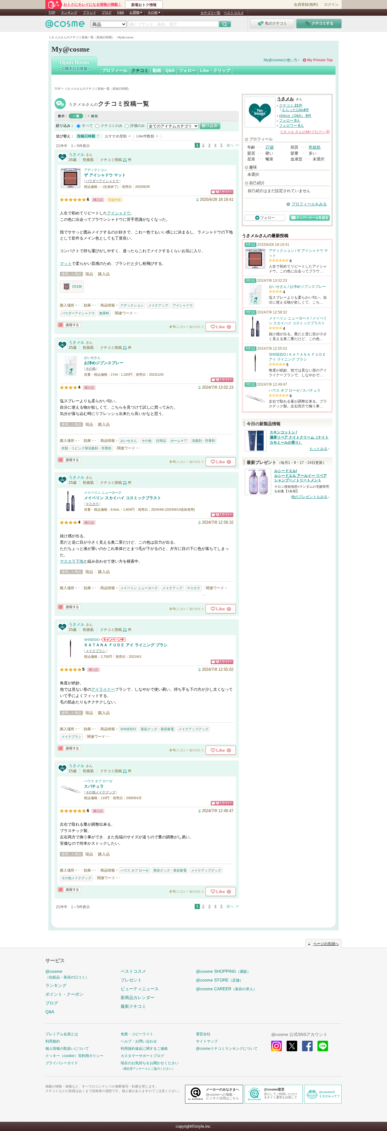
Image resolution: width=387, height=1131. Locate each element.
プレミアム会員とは (61, 1034)
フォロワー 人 (291, 126)
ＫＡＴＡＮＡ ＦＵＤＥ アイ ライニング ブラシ (125, 645)
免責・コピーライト (137, 1034)
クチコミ (140, 70)
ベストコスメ (234, 12)
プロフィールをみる (309, 204)
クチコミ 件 (290, 105)
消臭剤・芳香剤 (203, 440)
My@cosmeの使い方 (281, 60)
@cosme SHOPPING (223, 971)
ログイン (331, 4)
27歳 (269, 147)
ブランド (89, 12)
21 (125, 160)
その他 (91, 368)
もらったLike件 (295, 110)
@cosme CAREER (226, 988)
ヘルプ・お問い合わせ (139, 1041)
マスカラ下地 (71, 561)
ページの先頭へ (326, 944)
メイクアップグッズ (193, 729)
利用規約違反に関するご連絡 (144, 1048)
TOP (51, 12)
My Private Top (320, 60)
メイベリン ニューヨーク (103, 492)
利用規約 (52, 1041)
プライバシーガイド (61, 1063)
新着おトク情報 (144, 5)
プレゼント (131, 980)
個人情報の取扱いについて (67, 1048)
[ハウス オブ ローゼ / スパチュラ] (70, 797)
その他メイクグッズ (100, 792)
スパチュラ (94, 786)
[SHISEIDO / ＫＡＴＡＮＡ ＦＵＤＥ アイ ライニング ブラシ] (70, 656)
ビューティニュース (140, 988)
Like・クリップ (215, 70)
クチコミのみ (111, 126)
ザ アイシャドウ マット (105, 175)
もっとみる (318, 449)
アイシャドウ (119, 213)
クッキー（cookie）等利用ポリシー (74, 1056)
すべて (87, 126)
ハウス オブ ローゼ (98, 781)
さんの (304, 132)
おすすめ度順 (116, 136)
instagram (276, 1046)
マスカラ (92, 504)
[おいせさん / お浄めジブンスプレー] (70, 373)
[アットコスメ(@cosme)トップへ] (65, 25)
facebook (307, 1046)
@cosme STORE (219, 980)
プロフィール (114, 70)
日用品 (161, 440)
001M (77, 286)
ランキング (69, 12)
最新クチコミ (133, 1006)
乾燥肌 (314, 147)
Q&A (120, 12)
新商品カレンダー (137, 997)
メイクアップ (158, 305)
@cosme (67, 974)
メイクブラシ (96, 651)
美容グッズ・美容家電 (157, 729)
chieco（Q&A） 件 (295, 116)
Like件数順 (145, 136)
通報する (69, 324)
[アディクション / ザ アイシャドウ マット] (70, 186)
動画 (157, 70)
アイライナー (103, 689)
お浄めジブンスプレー (103, 363)
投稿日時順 (86, 136)
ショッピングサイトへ (222, 192)
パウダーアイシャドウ (102, 181)
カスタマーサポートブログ (142, 1056)
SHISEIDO (92, 639)
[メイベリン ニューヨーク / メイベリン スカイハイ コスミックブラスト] (70, 508)
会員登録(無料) (306, 4)
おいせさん (92, 357)
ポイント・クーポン (64, 994)
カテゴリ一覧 (210, 12)
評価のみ (137, 126)
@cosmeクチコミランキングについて (227, 1048)
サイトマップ (207, 1041)
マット (66, 263)
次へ (230, 145)
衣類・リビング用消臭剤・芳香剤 (86, 448)
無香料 (104, 313)
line (322, 1046)
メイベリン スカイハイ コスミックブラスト (122, 498)
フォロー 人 (289, 120)
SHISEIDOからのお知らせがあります (113, 639)
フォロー (187, 70)
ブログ (107, 12)
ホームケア (179, 440)
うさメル (109, 104)
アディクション (95, 170)
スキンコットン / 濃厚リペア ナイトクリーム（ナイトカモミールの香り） (299, 437)
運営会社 (203, 1034)
